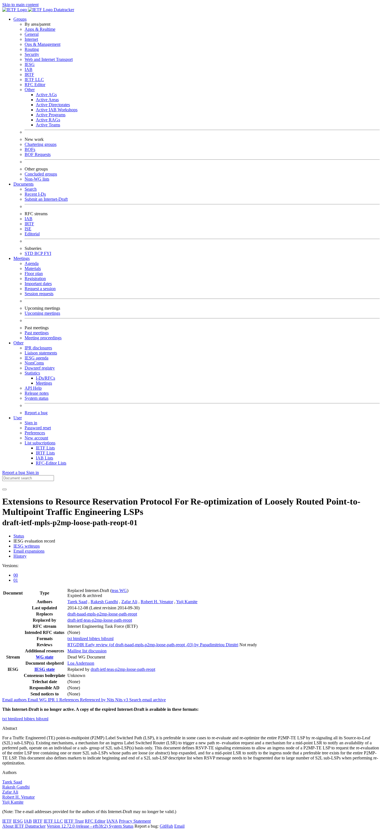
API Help (33, 388)
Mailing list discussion (87, 650)
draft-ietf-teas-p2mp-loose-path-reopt (99, 620)
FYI (47, 253)
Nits (111, 699)
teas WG (119, 590)
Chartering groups (40, 144)
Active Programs (50, 114)
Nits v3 (122, 699)
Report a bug (36, 412)
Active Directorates (53, 104)
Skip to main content (20, 4)
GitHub (166, 826)
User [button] (17, 417)
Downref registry (40, 368)
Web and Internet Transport (49, 59)
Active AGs (46, 94)
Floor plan (34, 273)
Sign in (31, 422)
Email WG (38, 699)
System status (36, 398)
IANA (112, 821)
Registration (35, 278)
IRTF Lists (45, 453)
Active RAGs (48, 119)
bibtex (95, 638)
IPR (53, 699)
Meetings (44, 383)
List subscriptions (40, 443)
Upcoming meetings (42, 313)
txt (70, 638)
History (20, 556)
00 (15, 575)
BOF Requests (38, 154)
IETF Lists (45, 448)
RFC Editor (35, 84)
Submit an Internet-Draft (46, 199)
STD (29, 253)
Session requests (39, 293)
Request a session (40, 288)
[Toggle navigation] (4, 489)
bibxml (107, 638)
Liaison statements (41, 353)
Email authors (15, 699)
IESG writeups (26, 546)
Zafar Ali (129, 601)
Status (18, 536)
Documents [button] (23, 184)
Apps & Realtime (40, 29)
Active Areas (47, 99)
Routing (32, 49)
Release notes (37, 393)
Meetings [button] (21, 258)
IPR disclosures (38, 347)
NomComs (34, 363)
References (69, 699)
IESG (30, 64)
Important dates (38, 283)
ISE (28, 228)
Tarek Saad (77, 601)
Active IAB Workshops (56, 109)
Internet (31, 39)
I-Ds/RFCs (45, 378)
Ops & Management (42, 44)
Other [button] (18, 342)
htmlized (81, 638)
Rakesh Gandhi (104, 601)
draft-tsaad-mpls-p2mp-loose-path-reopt (102, 614)
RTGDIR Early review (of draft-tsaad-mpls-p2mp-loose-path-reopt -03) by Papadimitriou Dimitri (152, 644)
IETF (7, 821)
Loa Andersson (80, 663)
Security (32, 54)
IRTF (29, 74)
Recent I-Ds (35, 194)
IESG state (44, 669)
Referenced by (93, 699)
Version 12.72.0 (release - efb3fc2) (78, 826)
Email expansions (28, 551)
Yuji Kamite (186, 601)
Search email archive (147, 699)
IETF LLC (34, 79)
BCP (39, 253)
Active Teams (48, 124)
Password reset (38, 427)
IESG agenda (36, 358)
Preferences (35, 432)
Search (31, 189)
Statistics (32, 373)
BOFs (30, 149)
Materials (33, 268)
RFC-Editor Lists (51, 463)
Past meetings (37, 332)
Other (30, 89)
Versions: (10, 565)
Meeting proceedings (43, 337)
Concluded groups (41, 174)
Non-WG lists (37, 179)
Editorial (32, 233)
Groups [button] (20, 19)
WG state (44, 657)
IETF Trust (74, 821)
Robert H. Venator (157, 601)
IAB (28, 69)
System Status (121, 826)
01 (15, 580)
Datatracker (63, 9)
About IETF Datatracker (24, 826)
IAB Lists (44, 458)
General (32, 34)
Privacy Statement (135, 821)
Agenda (32, 263)
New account (36, 437)
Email (179, 826)
